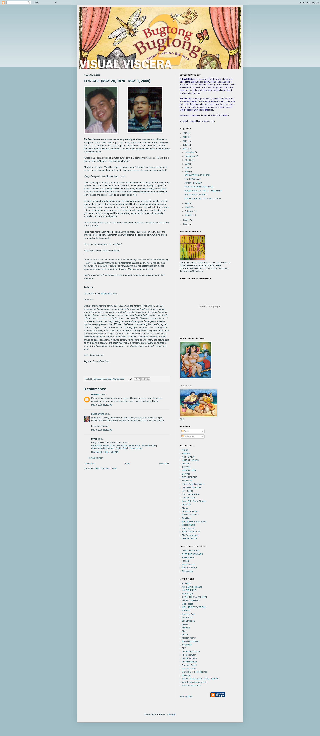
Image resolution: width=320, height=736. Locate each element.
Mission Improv (189, 638)
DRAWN (186, 474)
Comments (189, 436)
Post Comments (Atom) (106, 468)
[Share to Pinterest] (148, 379)
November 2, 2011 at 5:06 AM (104, 452)
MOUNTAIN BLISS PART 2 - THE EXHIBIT (203, 191)
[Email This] (136, 379)
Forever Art (187, 480)
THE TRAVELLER (192, 179)
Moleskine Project (190, 511)
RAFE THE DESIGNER (192, 554)
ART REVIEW (188, 457)
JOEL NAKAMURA (190, 494)
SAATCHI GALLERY (191, 532)
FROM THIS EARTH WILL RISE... (199, 187)
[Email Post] (130, 379)
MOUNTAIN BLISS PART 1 (196, 194)
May (187, 172)
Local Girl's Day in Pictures (194, 501)
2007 (185, 224)
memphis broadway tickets (103, 445)
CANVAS (186, 467)
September (190, 156)
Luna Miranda (188, 621)
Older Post (164, 463)
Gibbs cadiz (187, 604)
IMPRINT (186, 610)
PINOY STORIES (190, 568)
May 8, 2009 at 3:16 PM (101, 405)
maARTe (186, 628)
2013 (185, 133)
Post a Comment (95, 458)
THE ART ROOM (189, 538)
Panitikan (186, 518)
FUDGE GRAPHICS (191, 600)
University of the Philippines (194, 672)
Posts (186, 431)
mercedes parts (149, 445)
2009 (185, 149)
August (188, 160)
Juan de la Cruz (189, 498)
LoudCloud (187, 617)
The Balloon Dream (191, 651)
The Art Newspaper (191, 535)
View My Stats (186, 696)
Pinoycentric (187, 571)
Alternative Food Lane (192, 587)
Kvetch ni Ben (188, 614)
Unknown (95, 394)
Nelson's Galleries (190, 515)
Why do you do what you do (194, 682)
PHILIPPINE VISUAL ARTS (194, 521)
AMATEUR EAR (189, 590)
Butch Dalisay (188, 564)
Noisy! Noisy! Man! (190, 641)
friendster (105, 293)
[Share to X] (142, 379)
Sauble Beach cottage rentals (129, 448)
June (187, 168)
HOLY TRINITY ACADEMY (194, 607)
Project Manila (188, 525)
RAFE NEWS (188, 557)
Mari (184, 631)
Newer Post (90, 463)
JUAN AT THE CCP (193, 183)
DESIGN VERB (189, 470)
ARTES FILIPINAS (190, 460)
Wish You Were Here (191, 685)
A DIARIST (187, 583)
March (188, 207)
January (189, 215)
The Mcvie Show (189, 658)
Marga (185, 508)
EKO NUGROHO (189, 477)
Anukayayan (188, 593)
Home (127, 463)
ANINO (185, 450)
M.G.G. (185, 624)
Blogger (172, 714)
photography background (102, 448)
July (187, 164)
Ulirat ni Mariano (189, 668)
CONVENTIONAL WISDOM (194, 597)
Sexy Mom (187, 645)
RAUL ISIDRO (188, 528)
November (190, 152)
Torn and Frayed (189, 665)
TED (184, 648)
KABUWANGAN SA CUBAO (197, 175)
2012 (185, 137)
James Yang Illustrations (193, 484)
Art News (186, 453)
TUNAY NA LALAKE (191, 551)
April (187, 203)
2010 (185, 145)
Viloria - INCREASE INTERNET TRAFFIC (200, 679)
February (189, 211)
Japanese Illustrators (191, 487)
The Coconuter (189, 655)
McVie (185, 634)
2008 (185, 220)
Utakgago (186, 675)
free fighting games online (128, 445)
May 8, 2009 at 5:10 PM (101, 430)
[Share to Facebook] (145, 379)
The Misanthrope (190, 662)
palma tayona (97, 414)
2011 (185, 141)
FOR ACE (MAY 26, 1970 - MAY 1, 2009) (202, 198)
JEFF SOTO (187, 491)
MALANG (186, 504)
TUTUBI (185, 561)
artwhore (186, 463)
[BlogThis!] (139, 379)
